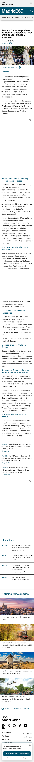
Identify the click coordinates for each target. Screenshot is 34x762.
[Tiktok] (20, 725)
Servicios (6, 17)
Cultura (4, 41)
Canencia (5, 43)
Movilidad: (5, 456)
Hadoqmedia (27, 733)
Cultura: (4, 444)
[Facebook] (3, 725)
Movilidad (16, 17)
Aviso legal (28, 737)
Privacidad (28, 740)
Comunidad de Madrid (9, 67)
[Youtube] (3, 728)
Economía (26, 17)
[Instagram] (14, 725)
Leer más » (4, 621)
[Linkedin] (25, 725)
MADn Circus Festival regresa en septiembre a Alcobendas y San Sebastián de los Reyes (16, 699)
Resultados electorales (6, 737)
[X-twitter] (8, 725)
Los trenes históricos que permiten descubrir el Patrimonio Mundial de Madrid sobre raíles (17, 645)
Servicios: (5, 468)
